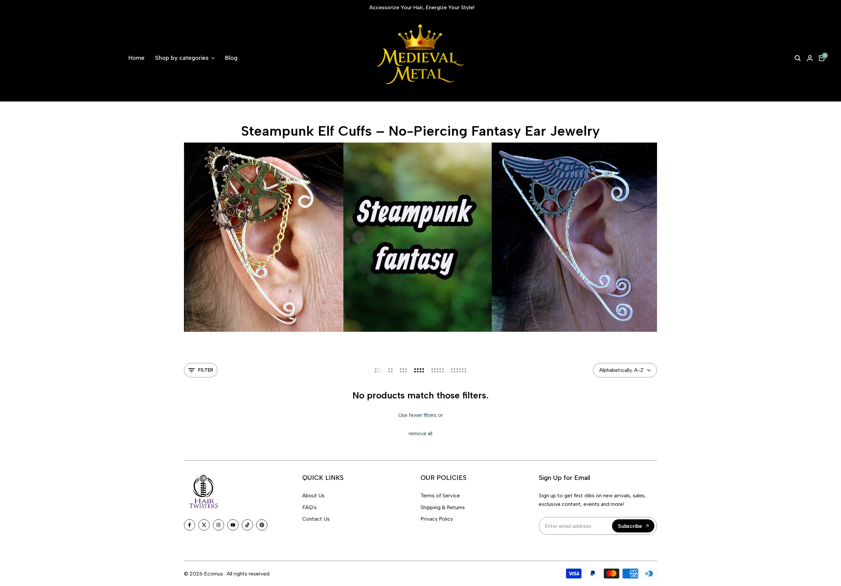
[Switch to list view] (378, 370)
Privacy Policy (436, 519)
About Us (313, 495)
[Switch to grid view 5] (437, 370)
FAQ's (309, 507)
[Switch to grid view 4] (419, 370)
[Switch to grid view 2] (390, 370)
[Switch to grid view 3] (403, 370)
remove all (420, 433)
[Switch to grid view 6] (458, 370)
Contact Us (316, 519)
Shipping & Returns (442, 507)
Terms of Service (440, 495)
